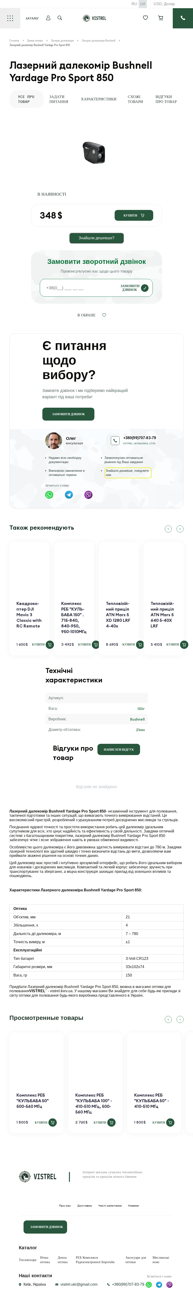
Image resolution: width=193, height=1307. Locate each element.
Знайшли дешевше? (96, 238)
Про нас (65, 1205)
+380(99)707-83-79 (128, 1284)
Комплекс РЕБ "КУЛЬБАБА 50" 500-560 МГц (32, 1100)
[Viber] (88, 495)
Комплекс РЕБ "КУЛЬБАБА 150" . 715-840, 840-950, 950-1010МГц (74, 617)
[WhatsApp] (49, 495)
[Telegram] (69, 495)
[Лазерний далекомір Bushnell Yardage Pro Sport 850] (94, 153)
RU (134, 4)
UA (142, 4)
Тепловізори (27, 1260)
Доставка (84, 1205)
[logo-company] (94, 21)
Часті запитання (110, 1205)
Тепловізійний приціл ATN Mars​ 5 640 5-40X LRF (162, 615)
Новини (133, 1205)
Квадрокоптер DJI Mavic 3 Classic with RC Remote (29, 615)
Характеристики (99, 99)
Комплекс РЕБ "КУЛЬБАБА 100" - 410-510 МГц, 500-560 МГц (93, 1103)
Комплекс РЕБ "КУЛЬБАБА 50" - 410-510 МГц (151, 1100)
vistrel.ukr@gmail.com (139, 443)
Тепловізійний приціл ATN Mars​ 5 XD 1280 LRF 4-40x (118, 615)
